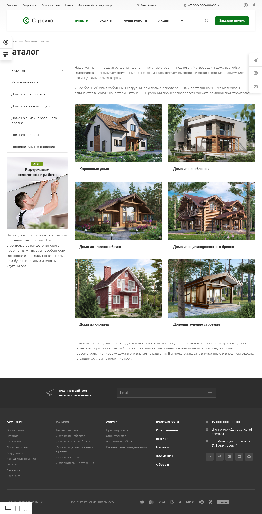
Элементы (164, 456)
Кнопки (162, 439)
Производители (18, 447)
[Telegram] (220, 457)
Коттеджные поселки (21, 458)
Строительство (116, 435)
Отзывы (12, 464)
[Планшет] (17, 508)
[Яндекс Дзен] (239, 457)
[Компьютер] (8, 508)
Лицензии (14, 441)
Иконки (162, 447)
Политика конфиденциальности (92, 502)
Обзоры (162, 464)
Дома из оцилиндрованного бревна (34, 120)
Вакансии (13, 470)
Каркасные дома (24, 82)
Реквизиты (14, 476)
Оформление (167, 430)
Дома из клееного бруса (31, 106)
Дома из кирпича (25, 135)
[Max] (249, 457)
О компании (15, 430)
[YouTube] (229, 457)
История (12, 435)
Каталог (63, 421)
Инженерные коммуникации (126, 447)
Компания (15, 421)
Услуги (112, 421)
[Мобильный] (25, 508)
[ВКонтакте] (210, 457)
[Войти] (246, 5)
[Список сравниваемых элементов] (254, 5)
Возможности (167, 421)
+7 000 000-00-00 (202, 5)
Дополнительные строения (33, 147)
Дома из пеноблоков (28, 94)
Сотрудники (15, 453)
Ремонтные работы (119, 441)
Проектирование (118, 430)
